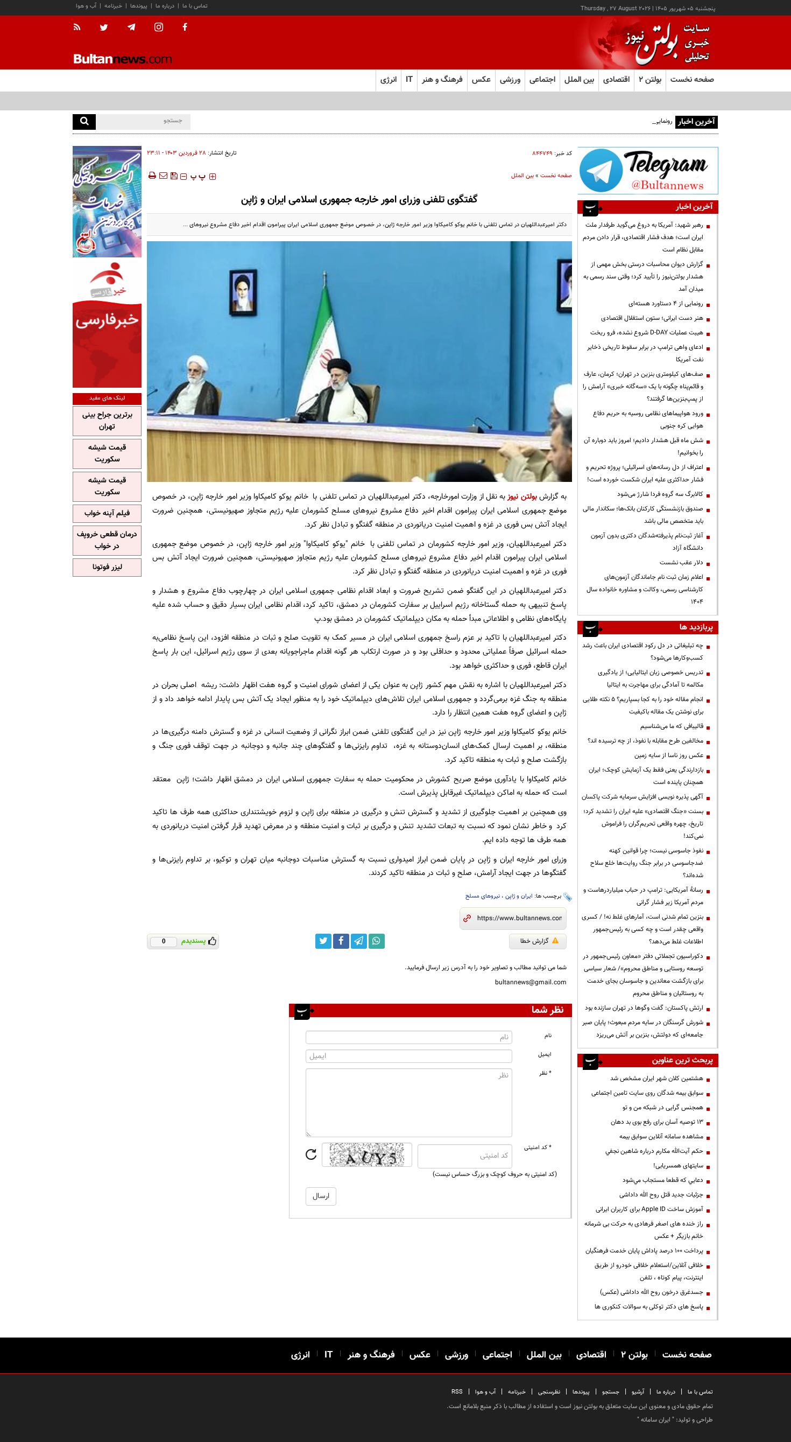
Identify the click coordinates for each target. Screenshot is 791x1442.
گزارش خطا (534, 941)
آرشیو (638, 1392)
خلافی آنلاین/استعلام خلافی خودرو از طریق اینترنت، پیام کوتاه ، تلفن (649, 1272)
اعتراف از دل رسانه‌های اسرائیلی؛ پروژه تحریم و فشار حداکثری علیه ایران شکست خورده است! (644, 474)
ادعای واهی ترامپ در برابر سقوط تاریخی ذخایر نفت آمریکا (645, 353)
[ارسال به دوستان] (163, 175)
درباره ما (165, 6)
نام (548, 1035)
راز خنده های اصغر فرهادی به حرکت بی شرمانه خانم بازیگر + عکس (643, 1230)
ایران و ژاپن (519, 896)
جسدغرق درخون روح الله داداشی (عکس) (651, 1292)
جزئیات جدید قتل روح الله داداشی (661, 1195)
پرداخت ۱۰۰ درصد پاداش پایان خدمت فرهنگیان (644, 1251)
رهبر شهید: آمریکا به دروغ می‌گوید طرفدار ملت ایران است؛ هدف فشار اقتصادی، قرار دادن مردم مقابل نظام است (643, 237)
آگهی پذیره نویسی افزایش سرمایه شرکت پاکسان (642, 797)
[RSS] (80, 28)
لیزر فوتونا (107, 567)
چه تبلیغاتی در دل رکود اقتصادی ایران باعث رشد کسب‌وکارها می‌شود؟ (642, 652)
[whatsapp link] (377, 941)
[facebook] (184, 28)
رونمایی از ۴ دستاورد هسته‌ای (635, 121)
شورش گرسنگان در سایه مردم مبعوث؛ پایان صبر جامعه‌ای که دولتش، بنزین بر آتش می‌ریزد (642, 1029)
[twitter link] (323, 941)
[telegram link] (359, 941)
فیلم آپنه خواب (107, 514)
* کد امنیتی (538, 1147)
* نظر (545, 1073)
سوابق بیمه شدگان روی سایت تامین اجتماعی (647, 1093)
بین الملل (522, 175)
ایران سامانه (655, 1420)
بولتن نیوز (521, 497)
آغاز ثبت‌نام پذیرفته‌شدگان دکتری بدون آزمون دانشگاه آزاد (647, 542)
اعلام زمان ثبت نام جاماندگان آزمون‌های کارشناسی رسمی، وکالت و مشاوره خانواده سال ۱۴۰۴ (645, 589)
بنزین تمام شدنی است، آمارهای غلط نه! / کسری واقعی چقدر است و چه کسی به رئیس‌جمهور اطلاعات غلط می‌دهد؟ (642, 929)
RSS (457, 1392)
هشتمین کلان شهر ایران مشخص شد (656, 1078)
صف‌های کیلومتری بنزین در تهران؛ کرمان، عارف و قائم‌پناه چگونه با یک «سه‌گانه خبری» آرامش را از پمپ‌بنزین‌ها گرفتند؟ (643, 386)
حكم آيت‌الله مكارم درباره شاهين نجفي (654, 1151)
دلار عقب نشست (681, 563)
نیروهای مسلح (482, 896)
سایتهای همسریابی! (678, 1166)
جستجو (610, 1392)
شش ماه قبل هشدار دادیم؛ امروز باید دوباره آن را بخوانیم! (643, 447)
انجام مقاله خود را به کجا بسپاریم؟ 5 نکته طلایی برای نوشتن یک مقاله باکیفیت (643, 706)
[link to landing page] (664, 42)
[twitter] (104, 28)
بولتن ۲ (650, 80)
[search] (84, 122)
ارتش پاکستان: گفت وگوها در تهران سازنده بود (644, 1008)
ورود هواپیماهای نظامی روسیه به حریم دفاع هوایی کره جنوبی (648, 420)
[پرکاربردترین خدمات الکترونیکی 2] (107, 201)
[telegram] (131, 27)
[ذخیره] (174, 175)
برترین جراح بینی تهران (107, 421)
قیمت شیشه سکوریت (107, 454)
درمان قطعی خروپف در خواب (107, 540)
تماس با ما (195, 6)
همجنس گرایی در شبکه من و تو (663, 1107)
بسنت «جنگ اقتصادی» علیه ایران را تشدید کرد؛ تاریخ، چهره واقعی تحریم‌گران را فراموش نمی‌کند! (643, 824)
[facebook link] (341, 941)
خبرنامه (113, 6)
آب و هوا (86, 6)
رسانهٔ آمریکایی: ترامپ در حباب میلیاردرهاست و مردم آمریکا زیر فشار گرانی (643, 896)
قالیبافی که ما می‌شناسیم (671, 726)
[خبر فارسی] (107, 324)
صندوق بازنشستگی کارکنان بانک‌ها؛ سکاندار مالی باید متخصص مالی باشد (643, 515)
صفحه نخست (692, 80)
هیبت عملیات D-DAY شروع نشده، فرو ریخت (646, 333)
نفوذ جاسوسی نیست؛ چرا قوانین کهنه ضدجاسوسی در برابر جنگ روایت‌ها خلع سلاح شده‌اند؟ (646, 863)
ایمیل (545, 1054)
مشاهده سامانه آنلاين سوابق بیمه (661, 1137)
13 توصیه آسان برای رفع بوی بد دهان (657, 1122)
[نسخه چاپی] (151, 175)
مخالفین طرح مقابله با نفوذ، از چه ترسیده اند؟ (645, 741)
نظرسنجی (549, 1392)
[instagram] (158, 28)
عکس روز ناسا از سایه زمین (668, 755)
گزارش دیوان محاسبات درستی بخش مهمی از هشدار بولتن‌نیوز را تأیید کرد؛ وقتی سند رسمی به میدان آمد (643, 277)
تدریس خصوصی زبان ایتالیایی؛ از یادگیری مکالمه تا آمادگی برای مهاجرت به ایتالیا (650, 679)
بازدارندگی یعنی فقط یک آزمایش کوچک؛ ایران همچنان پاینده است (646, 776)
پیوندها (138, 6)
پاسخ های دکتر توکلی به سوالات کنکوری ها (649, 1307)
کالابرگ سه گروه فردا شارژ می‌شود (660, 494)
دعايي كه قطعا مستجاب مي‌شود (663, 1180)
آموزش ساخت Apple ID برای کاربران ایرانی (649, 1209)
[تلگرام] (647, 170)
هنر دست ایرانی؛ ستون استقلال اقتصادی (652, 318)
